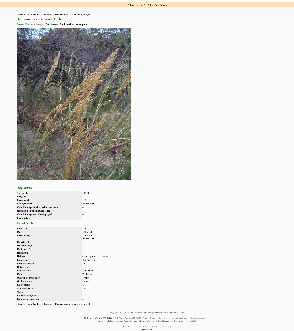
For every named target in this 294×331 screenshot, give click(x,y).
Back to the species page (73, 24)
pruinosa (76, 14)
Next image (51, 24)
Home (20, 14)
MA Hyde (87, 235)
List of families (33, 14)
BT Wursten (88, 203)
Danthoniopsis (61, 14)
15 (83, 263)
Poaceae (48, 14)
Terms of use (147, 329)
